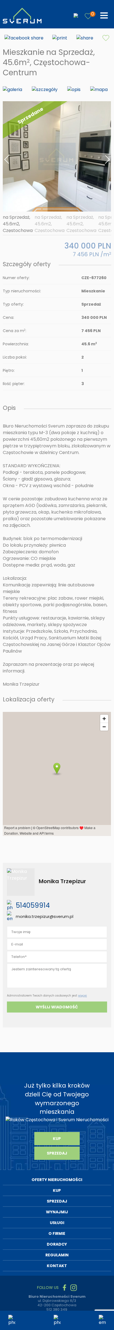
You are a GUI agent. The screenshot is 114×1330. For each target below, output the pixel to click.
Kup (57, 1138)
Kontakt (57, 1265)
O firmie (56, 1233)
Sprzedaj (57, 1153)
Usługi (57, 1222)
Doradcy (57, 1244)
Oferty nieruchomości (57, 1179)
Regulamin (57, 1255)
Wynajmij (57, 1212)
